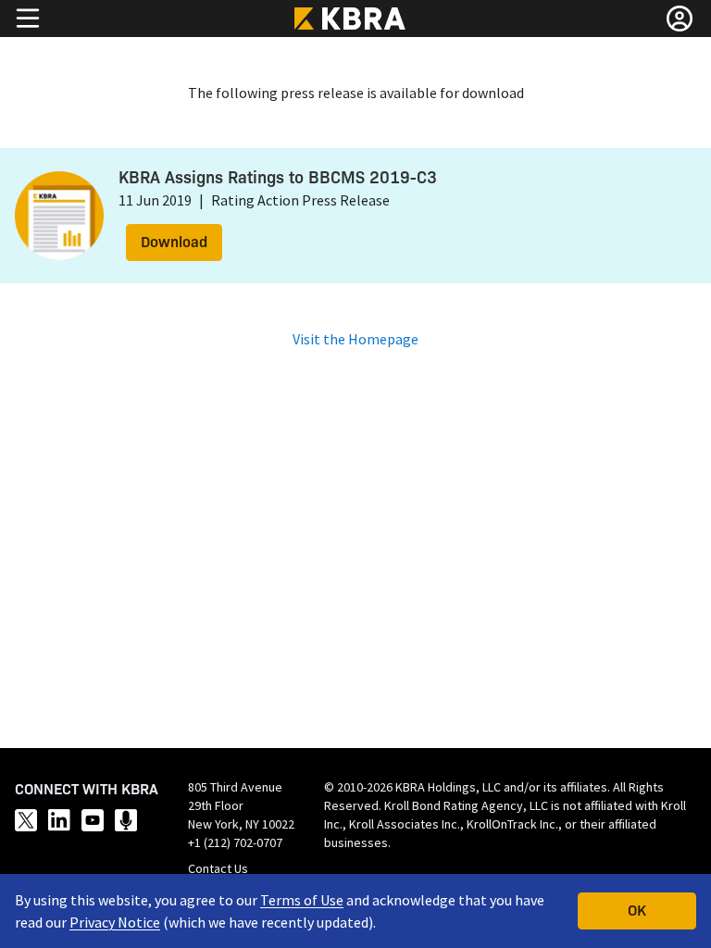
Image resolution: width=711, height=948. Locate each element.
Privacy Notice (114, 922)
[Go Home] (355, 18)
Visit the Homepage (355, 339)
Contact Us (218, 868)
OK (637, 909)
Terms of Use (301, 900)
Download (174, 241)
